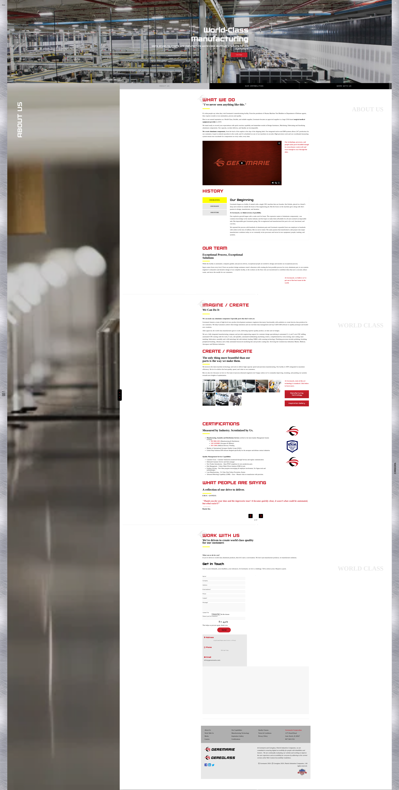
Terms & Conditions (264, 733)
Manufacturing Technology (296, 394)
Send (224, 630)
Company (205, 580)
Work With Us (209, 733)
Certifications (236, 739)
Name (204, 576)
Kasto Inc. (207, 509)
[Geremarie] (292, 461)
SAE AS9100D (215, 443)
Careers (207, 739)
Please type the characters (210, 616)
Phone (204, 593)
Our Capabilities (237, 730)
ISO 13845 (214, 445)
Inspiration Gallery (297, 403)
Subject (205, 598)
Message (205, 602)
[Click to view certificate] (292, 431)
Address (205, 585)
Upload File (206, 612)
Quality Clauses (263, 730)
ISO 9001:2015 (215, 441)
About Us (208, 730)
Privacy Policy (263, 736)
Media (207, 736)
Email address (207, 589)
